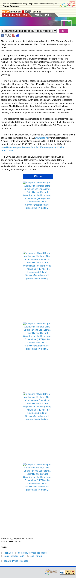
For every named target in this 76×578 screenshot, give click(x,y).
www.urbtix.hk (41, 138)
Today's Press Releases (16, 561)
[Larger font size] (26, 11)
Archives (8, 552)
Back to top (36, 556)
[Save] (13, 35)
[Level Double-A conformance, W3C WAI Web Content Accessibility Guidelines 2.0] (67, 572)
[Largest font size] (29, 11)
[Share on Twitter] (6, 35)
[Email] (10, 35)
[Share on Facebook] (2, 35)
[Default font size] (23, 11)
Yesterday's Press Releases (32, 552)
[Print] (17, 35)
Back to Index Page (14, 556)
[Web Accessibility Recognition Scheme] (51, 572)
